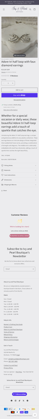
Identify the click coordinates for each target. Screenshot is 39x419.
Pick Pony (19, 372)
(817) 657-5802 (13, 361)
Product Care (8, 327)
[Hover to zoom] (19, 37)
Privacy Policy (8, 368)
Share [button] (5, 190)
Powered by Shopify (27, 415)
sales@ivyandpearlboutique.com (18, 359)
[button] (4, 9)
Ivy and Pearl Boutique (16, 415)
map (18, 355)
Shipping (3, 72)
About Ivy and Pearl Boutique (13, 329)
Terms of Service (9, 332)
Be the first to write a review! (19, 236)
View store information (11, 110)
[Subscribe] (33, 269)
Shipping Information (11, 337)
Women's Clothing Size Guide (13, 324)
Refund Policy (8, 334)
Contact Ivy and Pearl (11, 365)
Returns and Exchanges (11, 340)
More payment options (19, 99)
